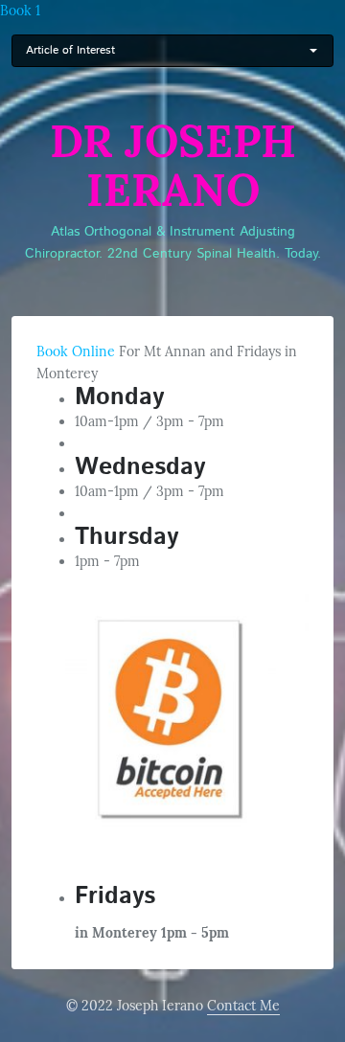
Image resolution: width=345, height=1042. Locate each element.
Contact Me (243, 1005)
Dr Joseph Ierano (173, 165)
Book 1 (20, 10)
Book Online (75, 351)
